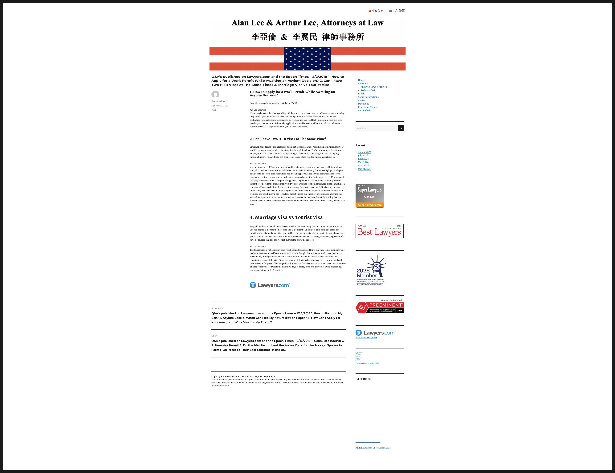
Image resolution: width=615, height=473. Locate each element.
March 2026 (364, 169)
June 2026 (363, 159)
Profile (361, 93)
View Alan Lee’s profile (366, 337)
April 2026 (363, 165)
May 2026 (363, 162)
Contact (362, 100)
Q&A (213, 110)
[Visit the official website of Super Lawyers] (368, 204)
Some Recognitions (368, 97)
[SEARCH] (401, 128)
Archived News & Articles (374, 87)
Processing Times (367, 107)
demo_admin (218, 101)
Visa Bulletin (364, 110)
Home (361, 80)
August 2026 (364, 152)
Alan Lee (369, 197)
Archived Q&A (368, 90)
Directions (363, 103)
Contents (363, 83)
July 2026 (363, 155)
